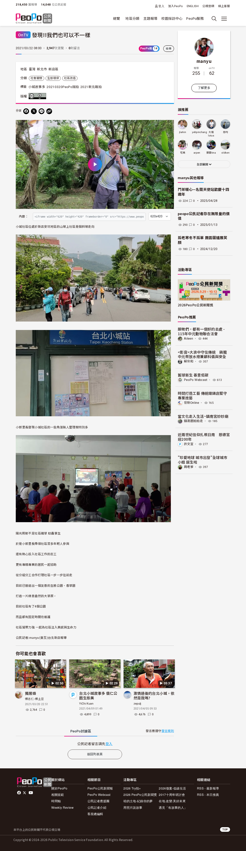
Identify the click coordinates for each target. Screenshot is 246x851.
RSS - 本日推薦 (208, 794)
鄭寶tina (211, 152)
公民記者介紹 (96, 807)
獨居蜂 (30, 693)
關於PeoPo (59, 788)
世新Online (191, 403)
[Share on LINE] (41, 111)
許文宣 (188, 444)
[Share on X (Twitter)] (34, 111)
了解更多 (204, 88)
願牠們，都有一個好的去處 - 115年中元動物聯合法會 (201, 331)
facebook (19, 793)
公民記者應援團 (98, 801)
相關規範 (57, 794)
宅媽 (182, 152)
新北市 (42, 69)
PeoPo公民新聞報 (100, 788)
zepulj (137, 703)
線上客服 (224, 6)
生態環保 (53, 78)
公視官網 (208, 6)
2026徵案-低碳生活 (172, 788)
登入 (161, 6)
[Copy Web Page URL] (49, 111)
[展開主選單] (224, 18)
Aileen (188, 338)
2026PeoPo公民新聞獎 (195, 305)
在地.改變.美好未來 (172, 801)
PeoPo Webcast (195, 380)
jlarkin (182, 132)
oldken (225, 152)
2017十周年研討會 (172, 794)
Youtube (31, 793)
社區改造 (70, 78)
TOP (225, 829)
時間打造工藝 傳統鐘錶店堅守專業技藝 (202, 395)
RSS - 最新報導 (208, 788)
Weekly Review (62, 807)
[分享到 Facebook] (26, 111)
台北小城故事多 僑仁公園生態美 (98, 695)
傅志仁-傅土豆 (34, 699)
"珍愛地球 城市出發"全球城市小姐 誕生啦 (202, 460)
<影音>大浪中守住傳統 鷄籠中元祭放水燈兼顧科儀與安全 (202, 354)
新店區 (53, 69)
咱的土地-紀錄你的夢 (138, 801)
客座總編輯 (95, 814)
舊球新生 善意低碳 (193, 374)
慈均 (225, 132)
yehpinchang (199, 132)
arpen (197, 152)
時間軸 (56, 801)
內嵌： (23, 216)
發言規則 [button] (167, 731)
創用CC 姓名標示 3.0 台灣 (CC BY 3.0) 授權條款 (38, 96)
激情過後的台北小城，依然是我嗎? (154, 695)
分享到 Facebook (168, 125)
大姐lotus (211, 134)
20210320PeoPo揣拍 (63, 87)
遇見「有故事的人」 (173, 807)
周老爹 (188, 467)
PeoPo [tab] (80, 731)
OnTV (23, 34)
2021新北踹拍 (91, 87)
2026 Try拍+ (132, 788)
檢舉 (168, 48)
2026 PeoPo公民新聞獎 (140, 794)
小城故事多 (36, 87)
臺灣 (32, 69)
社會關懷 (36, 78)
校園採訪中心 (171, 19)
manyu (204, 61)
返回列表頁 (95, 754)
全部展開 (203, 164)
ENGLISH (193, 6)
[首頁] (34, 18)
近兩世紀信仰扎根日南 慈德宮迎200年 (204, 437)
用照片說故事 (132, 807)
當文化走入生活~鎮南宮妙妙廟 (203, 416)
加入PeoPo (175, 6)
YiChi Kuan (86, 703)
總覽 (116, 19)
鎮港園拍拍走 (193, 421)
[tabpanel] (95, 744)
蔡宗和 (188, 361)
